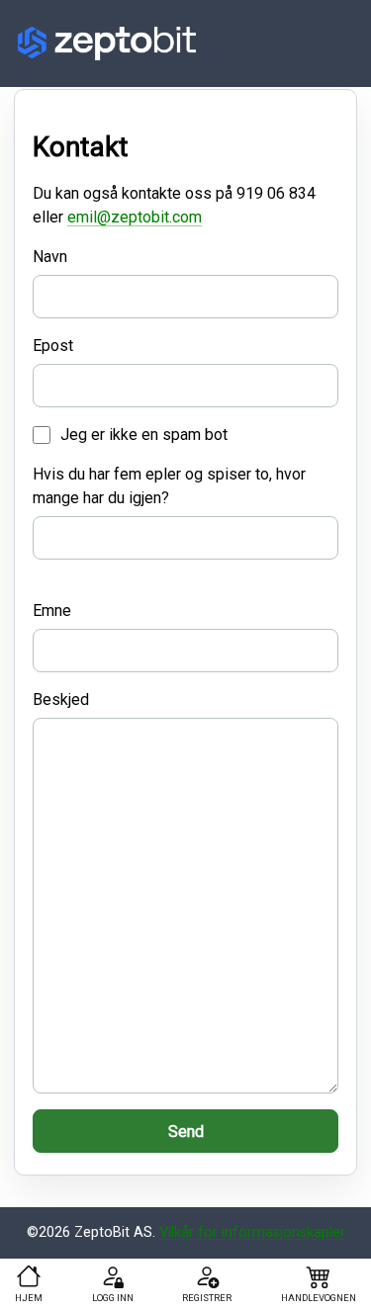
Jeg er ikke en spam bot (144, 434)
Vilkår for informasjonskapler (252, 1232)
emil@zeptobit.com (134, 217)
